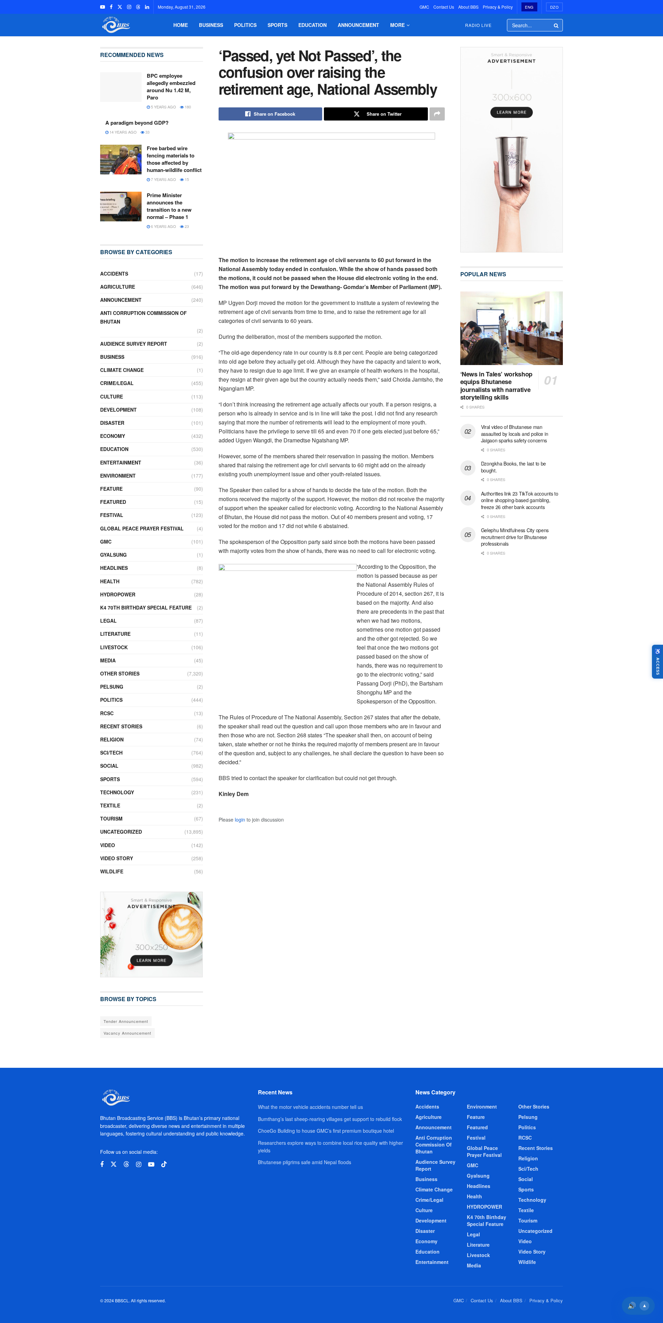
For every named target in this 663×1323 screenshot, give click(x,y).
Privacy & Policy (498, 7)
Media (108, 660)
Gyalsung (113, 554)
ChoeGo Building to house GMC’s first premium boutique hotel (326, 1130)
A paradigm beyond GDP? (137, 122)
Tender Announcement (126, 1021)
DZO (554, 7)
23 (186, 226)
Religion (112, 739)
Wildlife (111, 871)
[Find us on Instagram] (129, 7)
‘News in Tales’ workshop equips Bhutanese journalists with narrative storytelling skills (496, 386)
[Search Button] (556, 25)
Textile (110, 805)
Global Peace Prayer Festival (142, 528)
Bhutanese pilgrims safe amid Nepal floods (304, 1162)
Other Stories (120, 673)
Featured (113, 501)
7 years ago (163, 179)
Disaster (112, 422)
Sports (277, 24)
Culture (111, 396)
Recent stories (121, 726)
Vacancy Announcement (127, 1033)
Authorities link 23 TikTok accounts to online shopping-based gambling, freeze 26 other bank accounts (519, 500)
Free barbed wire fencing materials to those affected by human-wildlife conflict (174, 159)
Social (109, 765)
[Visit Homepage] (115, 25)
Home (180, 24)
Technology (117, 792)
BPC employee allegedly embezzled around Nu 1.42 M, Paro (171, 86)
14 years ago (122, 132)
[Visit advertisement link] (151, 934)
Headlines (114, 567)
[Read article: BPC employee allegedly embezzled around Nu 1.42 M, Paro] (121, 87)
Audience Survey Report (133, 343)
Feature (111, 488)
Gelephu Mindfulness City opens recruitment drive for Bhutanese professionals (515, 537)
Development (118, 409)
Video (107, 845)
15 (186, 179)
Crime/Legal (117, 383)
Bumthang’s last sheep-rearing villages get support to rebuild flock (330, 1118)
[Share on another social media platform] (437, 114)
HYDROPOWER (117, 594)
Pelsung (111, 686)
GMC (424, 7)
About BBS (468, 7)
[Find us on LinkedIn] (147, 7)
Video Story (116, 858)
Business (211, 24)
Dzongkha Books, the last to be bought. (513, 467)
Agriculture (117, 286)
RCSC (107, 713)
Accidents (114, 273)
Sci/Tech (111, 752)
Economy (112, 435)
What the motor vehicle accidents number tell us (310, 1106)
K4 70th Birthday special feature (146, 607)
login (240, 819)
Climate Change (122, 369)
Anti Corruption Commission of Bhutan (143, 317)
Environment (118, 475)
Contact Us (443, 7)
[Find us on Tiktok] (164, 1164)
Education (312, 24)
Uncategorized (121, 831)
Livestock (114, 647)
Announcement (358, 24)
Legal (108, 620)
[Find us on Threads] (138, 7)
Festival (111, 514)
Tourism (111, 818)
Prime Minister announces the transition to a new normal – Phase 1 (169, 206)
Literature (115, 633)
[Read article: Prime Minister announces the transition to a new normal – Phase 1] (121, 206)
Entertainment (120, 462)
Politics (245, 24)
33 (147, 132)
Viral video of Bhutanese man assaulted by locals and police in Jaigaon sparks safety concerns (514, 433)
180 (187, 106)
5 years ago (163, 106)
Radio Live (478, 25)
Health (109, 581)
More (397, 24)
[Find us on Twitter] (119, 7)
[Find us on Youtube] (102, 7)
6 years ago (163, 226)
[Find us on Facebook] (111, 7)
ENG (529, 7)
